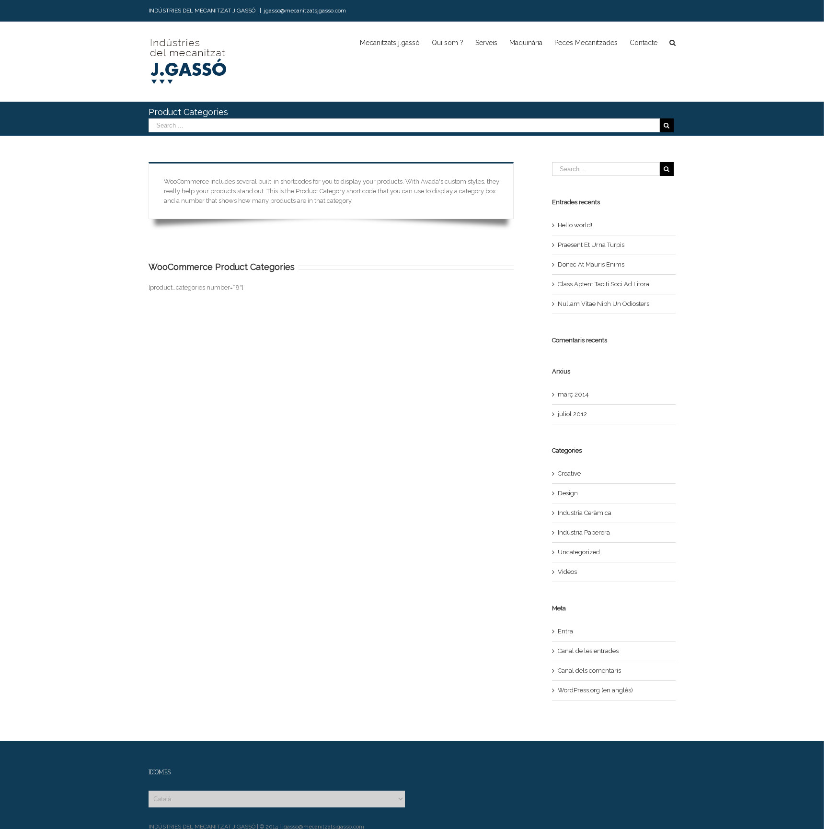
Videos (567, 571)
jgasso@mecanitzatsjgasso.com (305, 10)
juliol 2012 (572, 414)
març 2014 (573, 394)
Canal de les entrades (588, 650)
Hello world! (575, 225)
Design (568, 493)
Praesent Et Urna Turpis (591, 244)
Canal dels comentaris (589, 670)
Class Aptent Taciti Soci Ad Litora (603, 284)
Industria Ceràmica (584, 512)
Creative (569, 473)
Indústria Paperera (584, 532)
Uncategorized (579, 552)
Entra (565, 631)
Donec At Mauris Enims (591, 264)
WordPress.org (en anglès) (595, 690)
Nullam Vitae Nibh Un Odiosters (603, 303)
